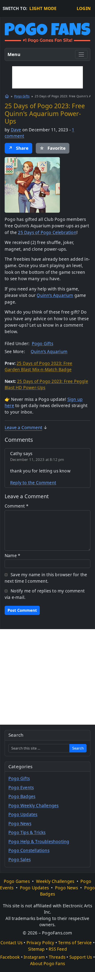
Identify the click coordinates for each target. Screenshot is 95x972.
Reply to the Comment (33, 483)
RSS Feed (58, 949)
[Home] (7, 96)
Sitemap (36, 949)
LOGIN (84, 8)
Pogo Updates (22, 814)
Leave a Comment (23, 427)
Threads (57, 957)
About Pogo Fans (47, 963)
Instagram (34, 957)
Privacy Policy (40, 943)
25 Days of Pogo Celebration (47, 232)
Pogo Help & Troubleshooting (38, 841)
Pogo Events (21, 787)
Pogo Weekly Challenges (33, 805)
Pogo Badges (21, 796)
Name (12, 555)
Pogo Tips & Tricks (27, 832)
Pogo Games (17, 881)
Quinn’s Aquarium (55, 295)
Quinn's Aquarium (49, 351)
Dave (16, 130)
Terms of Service (75, 943)
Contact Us (11, 943)
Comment (16, 506)
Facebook (10, 957)
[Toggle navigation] (81, 54)
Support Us (80, 957)
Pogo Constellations (28, 850)
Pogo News (19, 823)
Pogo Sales (19, 859)
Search (78, 748)
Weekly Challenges (55, 881)
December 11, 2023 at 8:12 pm (37, 459)
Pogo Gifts (22, 96)
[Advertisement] (47, 77)
